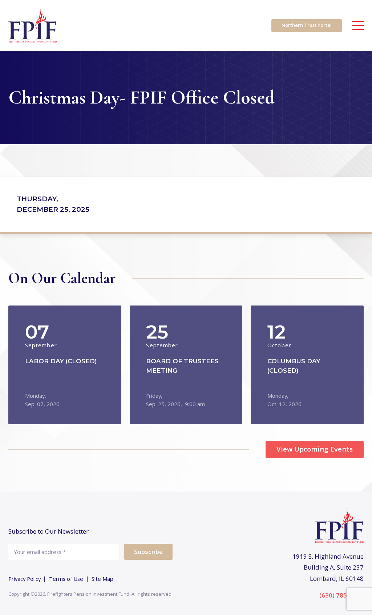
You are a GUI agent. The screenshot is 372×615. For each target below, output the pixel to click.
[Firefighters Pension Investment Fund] (32, 25)
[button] (64, 365)
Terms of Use (66, 579)
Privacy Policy (24, 579)
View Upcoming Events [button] (314, 448)
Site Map (102, 579)
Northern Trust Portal (307, 25)
